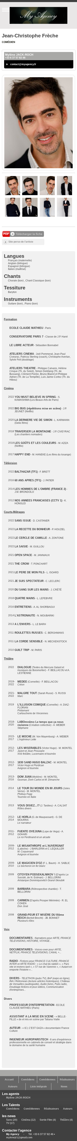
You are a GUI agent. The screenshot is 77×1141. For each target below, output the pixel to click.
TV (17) (10, 1123)
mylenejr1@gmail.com (19, 1137)
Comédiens (27, 1079)
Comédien (8, 42)
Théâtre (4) (66, 1119)
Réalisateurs (67, 1079)
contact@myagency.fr (23, 64)
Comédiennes (47, 1079)
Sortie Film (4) (48, 1119)
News (64, 1086)
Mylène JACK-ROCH (18, 1097)
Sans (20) (11, 1119)
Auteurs (12, 1086)
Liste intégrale (38, 1086)
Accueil (9, 1079)
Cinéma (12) (28, 1119)
